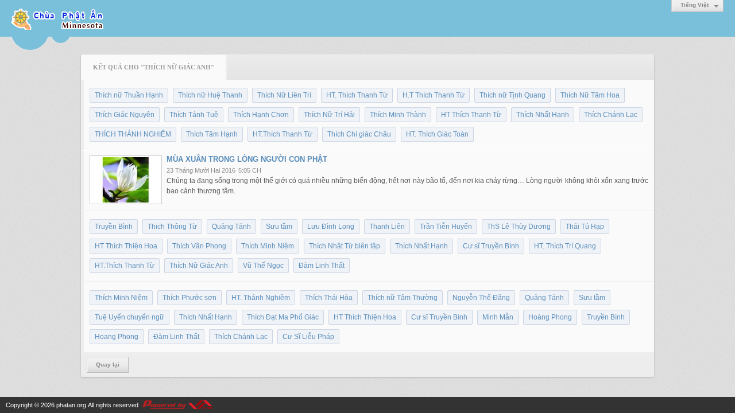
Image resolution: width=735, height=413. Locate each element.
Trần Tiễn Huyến (446, 227)
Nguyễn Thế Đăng (481, 298)
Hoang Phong (116, 337)
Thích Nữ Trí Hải (329, 115)
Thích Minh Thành (398, 115)
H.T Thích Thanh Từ (434, 95)
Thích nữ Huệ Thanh (210, 95)
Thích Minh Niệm (267, 246)
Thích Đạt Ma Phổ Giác (283, 317)
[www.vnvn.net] (177, 405)
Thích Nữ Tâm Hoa (590, 95)
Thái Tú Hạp (585, 227)
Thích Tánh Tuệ (193, 115)
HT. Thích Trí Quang (565, 246)
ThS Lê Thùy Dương (519, 227)
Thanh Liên (387, 227)
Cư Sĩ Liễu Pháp (308, 337)
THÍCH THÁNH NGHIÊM (133, 134)
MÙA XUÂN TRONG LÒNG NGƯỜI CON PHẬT (247, 159)
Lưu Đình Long (330, 227)
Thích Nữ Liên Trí (284, 95)
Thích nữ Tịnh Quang (512, 95)
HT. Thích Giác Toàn (437, 134)
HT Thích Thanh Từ (471, 115)
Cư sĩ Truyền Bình (491, 246)
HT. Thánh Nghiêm (260, 298)
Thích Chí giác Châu (359, 134)
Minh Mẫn (497, 317)
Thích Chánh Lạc (610, 115)
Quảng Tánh (231, 227)
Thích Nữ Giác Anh (198, 266)
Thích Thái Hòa (329, 298)
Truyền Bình (114, 227)
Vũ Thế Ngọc (263, 266)
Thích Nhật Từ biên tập (344, 246)
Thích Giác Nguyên (124, 115)
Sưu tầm (279, 227)
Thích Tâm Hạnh (212, 134)
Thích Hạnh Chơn (261, 115)
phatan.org (71, 405)
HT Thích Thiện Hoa (126, 246)
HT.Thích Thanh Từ (282, 134)
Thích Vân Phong (199, 246)
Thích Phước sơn (189, 298)
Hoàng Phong (550, 317)
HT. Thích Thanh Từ (357, 95)
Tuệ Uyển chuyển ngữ (129, 317)
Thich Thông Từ (172, 227)
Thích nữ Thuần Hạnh (129, 95)
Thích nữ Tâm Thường (403, 298)
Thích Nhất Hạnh (542, 115)
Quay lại (107, 364)
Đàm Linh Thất (322, 266)
